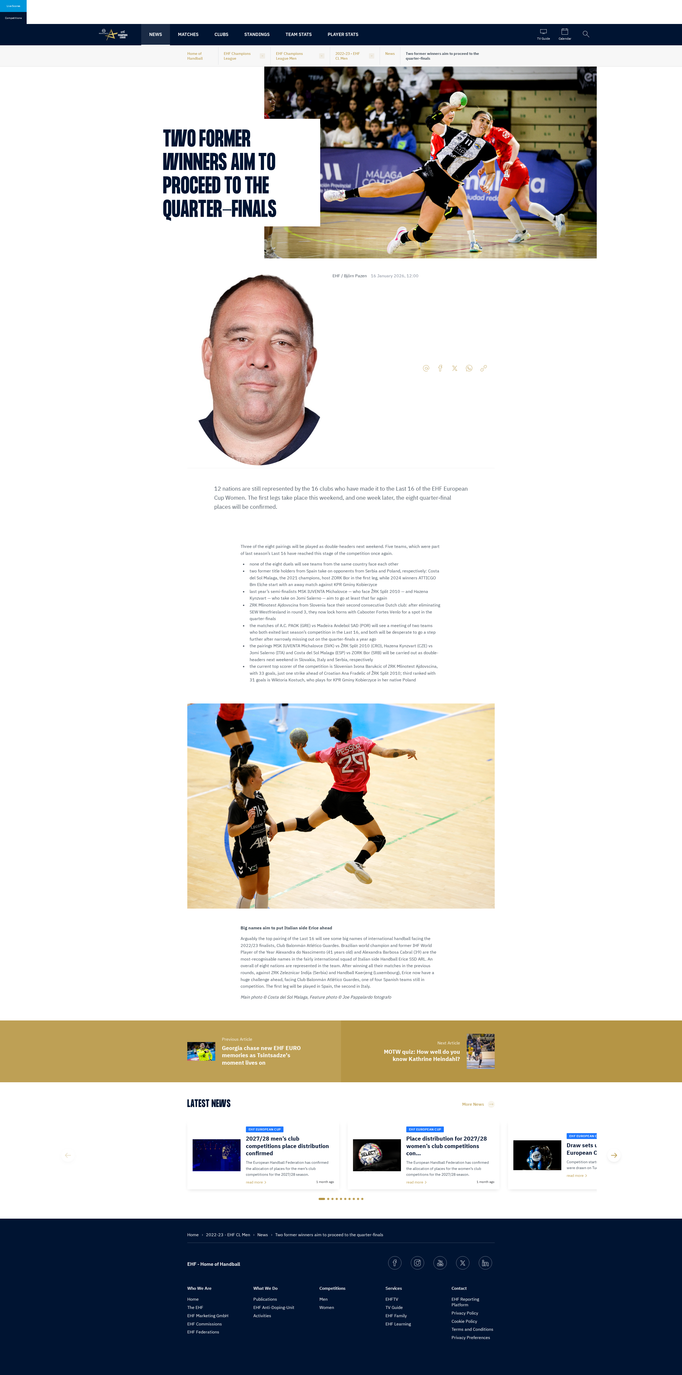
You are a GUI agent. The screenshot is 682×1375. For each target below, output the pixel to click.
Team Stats (299, 34)
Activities (262, 1315)
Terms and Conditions (472, 1329)
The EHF (195, 1307)
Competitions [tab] (13, 18)
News (155, 34)
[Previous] (68, 1155)
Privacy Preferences (471, 1337)
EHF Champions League (237, 56)
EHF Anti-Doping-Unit (273, 1307)
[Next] (614, 1155)
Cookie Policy (464, 1321)
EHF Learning (398, 1324)
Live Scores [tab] (13, 6)
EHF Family (396, 1315)
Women (326, 1307)
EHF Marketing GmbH (207, 1315)
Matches (188, 34)
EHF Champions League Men (289, 56)
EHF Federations (203, 1332)
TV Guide (394, 1307)
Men (323, 1299)
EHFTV (391, 1299)
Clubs (221, 34)
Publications (265, 1299)
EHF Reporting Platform (465, 1301)
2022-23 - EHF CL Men (347, 56)
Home (193, 1234)
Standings (257, 34)
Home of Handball (195, 56)
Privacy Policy (465, 1313)
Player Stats (343, 34)
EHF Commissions (204, 1324)
